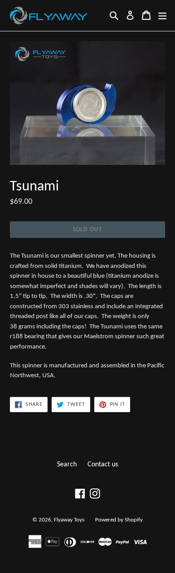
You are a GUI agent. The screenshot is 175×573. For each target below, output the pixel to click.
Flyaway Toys (69, 520)
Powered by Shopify (119, 520)
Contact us (103, 464)
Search (67, 464)
